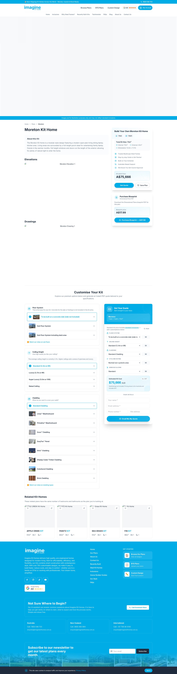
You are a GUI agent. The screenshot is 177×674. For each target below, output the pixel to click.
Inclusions (55, 14)
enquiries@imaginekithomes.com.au (39, 630)
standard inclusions (132, 327)
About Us (118, 14)
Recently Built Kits (83, 14)
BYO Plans (99, 8)
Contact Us (127, 14)
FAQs (105, 14)
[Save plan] (28, 508)
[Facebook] (27, 579)
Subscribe (143, 651)
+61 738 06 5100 (124, 627)
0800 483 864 (80, 627)
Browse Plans (86, 8)
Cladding (112, 350)
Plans (33, 124)
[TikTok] (39, 579)
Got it (148, 670)
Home (48, 14)
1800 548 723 (36, 627)
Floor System (114, 333)
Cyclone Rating (115, 359)
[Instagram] (33, 579)
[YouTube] (45, 579)
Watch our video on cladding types (40, 485)
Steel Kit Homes (96, 568)
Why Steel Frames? (68, 14)
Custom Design (114, 8)
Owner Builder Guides (98, 575)
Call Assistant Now (139, 607)
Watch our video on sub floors (38, 342)
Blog (110, 14)
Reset (147, 328)
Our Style (93, 579)
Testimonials (96, 14)
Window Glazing (115, 367)
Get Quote (124, 185)
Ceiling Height (114, 341)
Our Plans (94, 553)
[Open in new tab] (51, 508)
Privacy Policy (81, 670)
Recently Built (95, 564)
